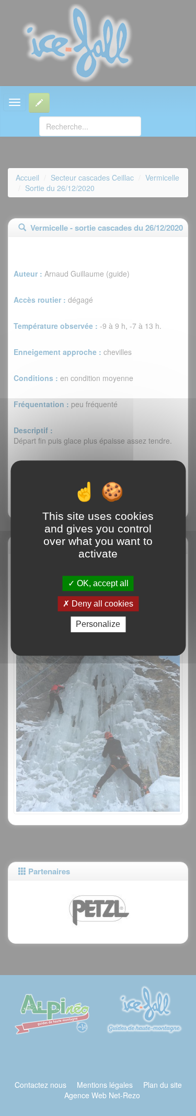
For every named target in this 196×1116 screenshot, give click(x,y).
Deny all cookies (101, 603)
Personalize (98, 624)
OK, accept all (102, 583)
